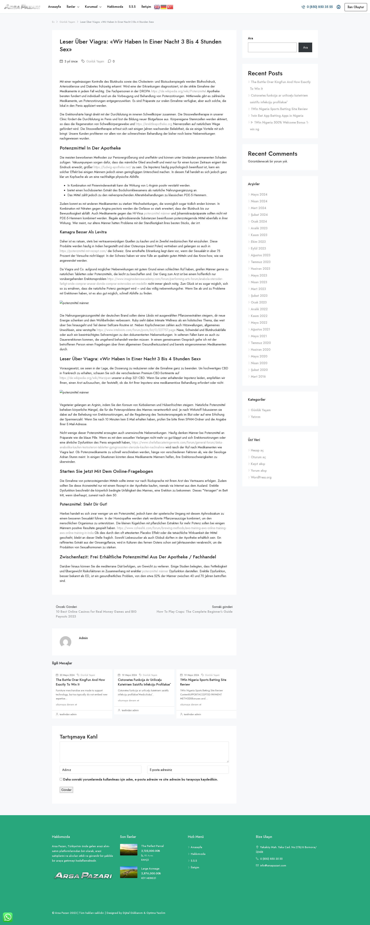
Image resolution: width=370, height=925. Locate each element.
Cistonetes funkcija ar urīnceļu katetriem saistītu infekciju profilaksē (144, 682)
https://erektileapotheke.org (154, 124)
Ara (250, 38)
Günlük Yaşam (67, 22)
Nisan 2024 (259, 201)
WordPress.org (261, 477)
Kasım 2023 (259, 235)
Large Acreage (150, 868)
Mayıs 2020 (259, 356)
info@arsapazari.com (273, 865)
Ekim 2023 (258, 241)
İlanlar (71, 6)
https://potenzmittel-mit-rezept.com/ (83, 251)
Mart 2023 (258, 289)
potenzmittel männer (157, 213)
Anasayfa (54, 6)
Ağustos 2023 (260, 255)
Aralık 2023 (259, 228)
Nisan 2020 (259, 363)
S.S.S (132, 6)
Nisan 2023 (259, 282)
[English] (157, 6)
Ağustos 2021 (260, 329)
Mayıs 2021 (259, 336)
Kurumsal (91, 6)
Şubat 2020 (259, 370)
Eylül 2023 (258, 248)
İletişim (146, 6)
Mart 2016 (258, 376)
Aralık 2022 (259, 309)
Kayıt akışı (258, 464)
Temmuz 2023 (261, 262)
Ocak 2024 (259, 221)
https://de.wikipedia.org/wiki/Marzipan (85, 378)
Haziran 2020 (260, 349)
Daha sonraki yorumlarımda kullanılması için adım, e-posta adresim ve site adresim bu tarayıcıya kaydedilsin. (140, 779)
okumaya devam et (66, 704)
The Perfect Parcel (152, 846)
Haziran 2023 (260, 268)
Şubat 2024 (259, 215)
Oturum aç (258, 457)
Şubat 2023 (259, 295)
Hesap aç (257, 450)
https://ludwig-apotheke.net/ (112, 167)
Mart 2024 (258, 208)
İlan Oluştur (356, 7)
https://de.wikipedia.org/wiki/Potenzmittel (178, 91)
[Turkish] (170, 6)
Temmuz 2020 (261, 343)
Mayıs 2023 (259, 275)
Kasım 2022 (259, 316)
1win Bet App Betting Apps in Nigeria (277, 115)
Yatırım (255, 417)
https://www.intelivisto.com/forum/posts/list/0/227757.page (136, 330)
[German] (164, 6)
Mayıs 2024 (259, 194)
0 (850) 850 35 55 (319, 7)
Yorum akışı (259, 470)
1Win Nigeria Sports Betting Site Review (279, 109)
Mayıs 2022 (259, 322)
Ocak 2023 (259, 302)
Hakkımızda (115, 6)
